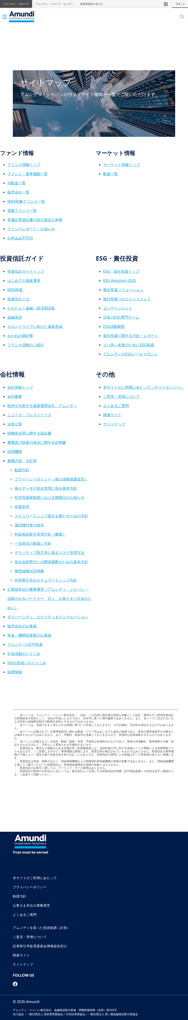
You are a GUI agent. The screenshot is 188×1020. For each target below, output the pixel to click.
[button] (166, 4)
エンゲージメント (118, 308)
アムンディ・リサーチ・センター (54, 4)
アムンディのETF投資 (25, 644)
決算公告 (14, 424)
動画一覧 (110, 173)
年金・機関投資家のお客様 (29, 635)
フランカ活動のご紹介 (25, 344)
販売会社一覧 (18, 192)
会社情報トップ (20, 387)
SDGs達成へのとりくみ (26, 662)
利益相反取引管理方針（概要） (40, 534)
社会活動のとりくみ (23, 653)
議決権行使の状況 (29, 525)
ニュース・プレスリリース (29, 414)
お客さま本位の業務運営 (31, 905)
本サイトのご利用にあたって (35, 878)
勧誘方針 (22, 469)
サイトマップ (114, 424)
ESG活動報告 (114, 326)
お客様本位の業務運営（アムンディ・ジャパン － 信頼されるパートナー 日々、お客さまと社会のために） (49, 598)
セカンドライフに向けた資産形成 (34, 326)
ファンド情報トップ (23, 164)
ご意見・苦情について (121, 396)
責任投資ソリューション (123, 289)
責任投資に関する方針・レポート (130, 335)
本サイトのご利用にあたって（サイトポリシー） (143, 387)
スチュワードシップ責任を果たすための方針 (51, 515)
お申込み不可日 (20, 238)
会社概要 (14, 396)
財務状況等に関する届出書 (29, 433)
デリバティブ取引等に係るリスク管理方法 (49, 552)
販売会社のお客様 (22, 626)
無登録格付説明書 (29, 570)
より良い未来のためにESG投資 (128, 344)
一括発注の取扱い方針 (33, 543)
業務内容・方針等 (22, 460)
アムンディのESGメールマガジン (130, 354)
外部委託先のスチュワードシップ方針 (46, 580)
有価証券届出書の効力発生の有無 (34, 219)
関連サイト (112, 414)
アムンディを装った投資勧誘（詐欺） (42, 927)
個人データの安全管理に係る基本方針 (46, 488)
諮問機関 (14, 451)
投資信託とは (18, 298)
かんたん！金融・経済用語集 (31, 308)
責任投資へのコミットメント (127, 298)
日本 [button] (180, 4)
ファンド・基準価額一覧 (27, 173)
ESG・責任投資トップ (121, 271)
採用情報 (14, 671)
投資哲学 (22, 506)
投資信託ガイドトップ (25, 271)
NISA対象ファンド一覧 (26, 201)
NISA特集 (15, 289)
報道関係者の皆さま (91, 4)
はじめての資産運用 (23, 280)
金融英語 (14, 317)
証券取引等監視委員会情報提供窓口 (40, 946)
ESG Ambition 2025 (119, 280)
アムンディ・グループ (16, 4)
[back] (175, 533)
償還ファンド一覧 (22, 210)
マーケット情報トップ (121, 164)
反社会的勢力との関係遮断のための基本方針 (51, 561)
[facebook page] (15, 984)
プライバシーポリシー (30, 887)
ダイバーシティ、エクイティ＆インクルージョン (47, 616)
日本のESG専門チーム (121, 317)
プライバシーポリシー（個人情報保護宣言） (51, 479)
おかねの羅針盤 (20, 335)
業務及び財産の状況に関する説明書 (36, 442)
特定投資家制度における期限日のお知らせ (49, 497)
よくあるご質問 (116, 405)
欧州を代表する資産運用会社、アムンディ (42, 405)
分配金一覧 (16, 182)
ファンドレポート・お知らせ (31, 228)
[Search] (180, 17)
